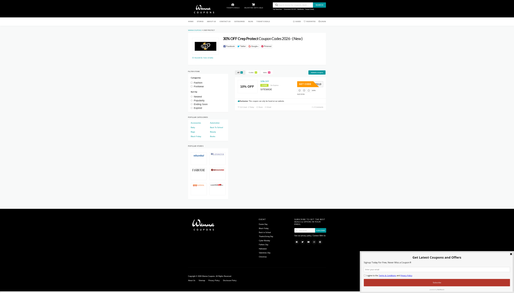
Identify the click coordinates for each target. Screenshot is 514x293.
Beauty (213, 132)
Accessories (196, 123)
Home (190, 21)
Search (319, 5)
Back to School (265, 232)
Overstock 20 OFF (290, 9)
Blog (250, 21)
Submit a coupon (317, 72)
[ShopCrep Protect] (205, 46)
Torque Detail (309, 9)
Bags (193, 132)
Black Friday (196, 136)
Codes (252, 72)
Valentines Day (265, 253)
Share (260, 107)
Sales (266, 72)
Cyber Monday (264, 241)
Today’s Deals (263, 21)
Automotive (215, 123)
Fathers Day (263, 245)
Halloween (263, 249)
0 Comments (318, 107)
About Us (211, 21)
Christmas (263, 257)
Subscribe (320, 230)
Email (269, 107)
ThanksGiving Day (266, 236)
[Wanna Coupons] (203, 9)
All (239, 72)
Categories (239, 21)
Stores (200, 21)
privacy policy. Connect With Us (313, 236)
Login (323, 21)
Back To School (216, 127)
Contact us (225, 21)
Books (212, 136)
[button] (229, 46)
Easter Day (263, 224)
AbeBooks (300, 9)
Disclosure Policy (230, 280)
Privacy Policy (214, 280)
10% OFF (264, 81)
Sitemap (202, 280)
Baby (193, 127)
